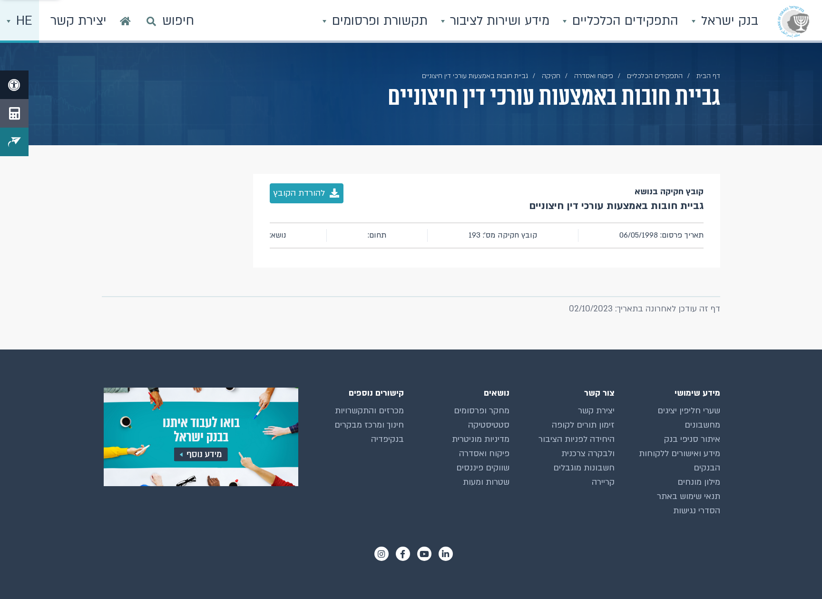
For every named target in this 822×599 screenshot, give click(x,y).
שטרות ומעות (486, 482)
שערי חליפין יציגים (688, 410)
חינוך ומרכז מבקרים (369, 424)
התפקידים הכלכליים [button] (623, 21)
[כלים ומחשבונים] (14, 113)
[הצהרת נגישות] (14, 84)
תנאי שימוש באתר (688, 496)
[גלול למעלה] (796, 573)
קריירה (603, 482)
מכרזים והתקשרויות (369, 410)
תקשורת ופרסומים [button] (378, 21)
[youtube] (424, 554)
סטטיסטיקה (488, 424)
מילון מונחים (698, 482)
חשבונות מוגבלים (584, 467)
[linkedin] (446, 554)
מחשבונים (702, 424)
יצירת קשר (596, 410)
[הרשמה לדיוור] (14, 142)
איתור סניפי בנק (692, 439)
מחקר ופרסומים (481, 410)
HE (22, 21)
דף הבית (708, 75)
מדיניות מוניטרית (480, 439)
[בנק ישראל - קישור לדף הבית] (793, 21)
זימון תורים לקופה (583, 424)
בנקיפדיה (387, 439)
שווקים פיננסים (482, 467)
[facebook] (403, 554)
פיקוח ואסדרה (484, 453)
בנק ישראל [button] (727, 21)
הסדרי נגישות (696, 510)
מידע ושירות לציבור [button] (497, 21)
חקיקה (551, 75)
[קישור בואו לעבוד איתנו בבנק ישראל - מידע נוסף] (200, 437)
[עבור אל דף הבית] (125, 21)
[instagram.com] (381, 554)
